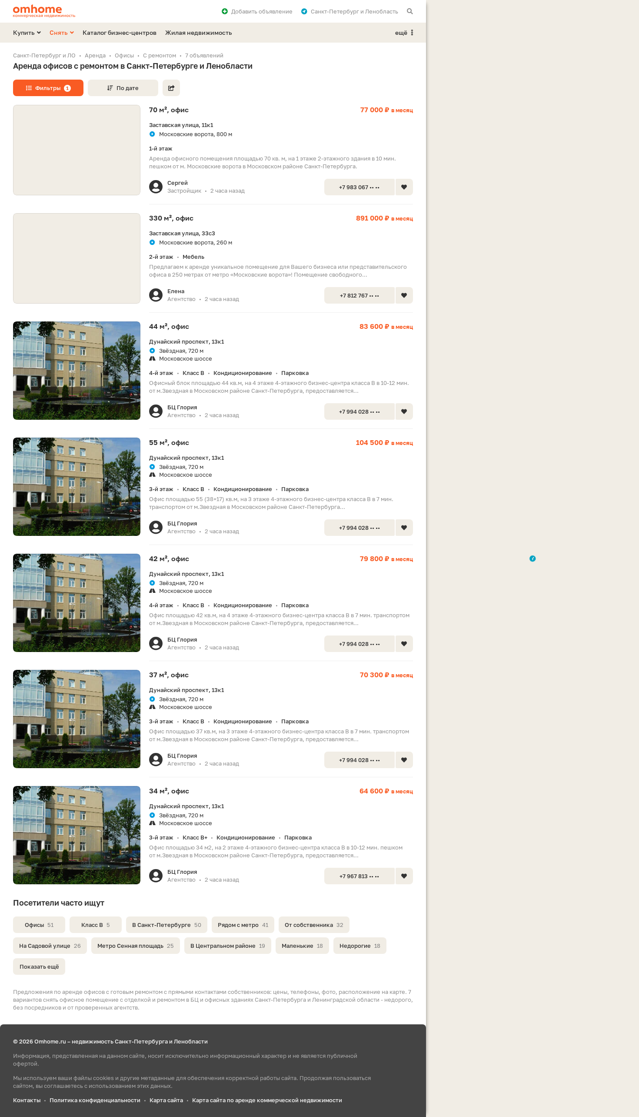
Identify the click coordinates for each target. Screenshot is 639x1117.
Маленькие (302, 945)
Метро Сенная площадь (135, 945)
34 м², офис (169, 790)
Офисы (39, 924)
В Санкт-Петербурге (166, 924)
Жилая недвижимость (198, 32)
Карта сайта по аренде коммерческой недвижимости (267, 1100)
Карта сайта (166, 1100)
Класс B (95, 924)
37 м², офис (169, 674)
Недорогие (359, 945)
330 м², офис (171, 218)
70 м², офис (169, 109)
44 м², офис (169, 326)
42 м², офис (169, 558)
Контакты (26, 1100)
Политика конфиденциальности (95, 1100)
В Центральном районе (227, 945)
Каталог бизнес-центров (119, 32)
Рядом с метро (243, 924)
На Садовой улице (50, 945)
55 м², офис (169, 442)
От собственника (314, 924)
